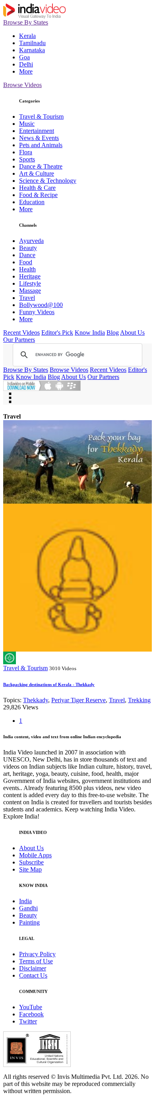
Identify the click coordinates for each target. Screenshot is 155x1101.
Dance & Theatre (40, 166)
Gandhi (28, 908)
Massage (30, 290)
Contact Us (33, 975)
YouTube (30, 1007)
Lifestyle (30, 283)
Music (27, 123)
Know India (90, 332)
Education (32, 202)
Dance (27, 255)
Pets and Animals (40, 145)
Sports (27, 159)
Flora (25, 152)
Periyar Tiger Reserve (78, 700)
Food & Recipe (38, 194)
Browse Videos (22, 84)
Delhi (26, 64)
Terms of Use (36, 961)
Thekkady (35, 700)
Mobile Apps (35, 855)
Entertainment (36, 130)
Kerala (27, 35)
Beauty (28, 247)
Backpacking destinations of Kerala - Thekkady (49, 684)
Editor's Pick (57, 332)
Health (27, 269)
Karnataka (32, 50)
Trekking (139, 700)
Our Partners (19, 339)
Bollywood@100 (41, 304)
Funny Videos (36, 312)
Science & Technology (47, 180)
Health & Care (37, 187)
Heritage (30, 276)
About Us (132, 332)
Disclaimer (32, 968)
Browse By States (25, 22)
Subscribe (31, 862)
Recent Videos (21, 332)
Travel (27, 297)
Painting (29, 922)
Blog (113, 332)
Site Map (30, 869)
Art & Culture (36, 173)
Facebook (31, 1014)
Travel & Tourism (41, 116)
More (26, 71)
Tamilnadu (32, 43)
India (25, 901)
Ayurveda (31, 240)
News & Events (39, 138)
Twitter (28, 1021)
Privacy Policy (37, 954)
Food (25, 262)
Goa (24, 57)
